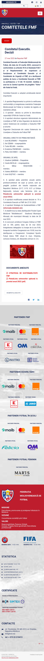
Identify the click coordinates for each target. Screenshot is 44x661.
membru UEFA (6, 544)
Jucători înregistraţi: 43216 (13, 572)
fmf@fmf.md (10, 634)
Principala (5, 23)
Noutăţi (13, 23)
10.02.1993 (15, 544)
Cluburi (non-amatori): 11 (12, 575)
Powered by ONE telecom (36, 654)
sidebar (6, 41)
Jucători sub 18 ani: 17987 (13, 577)
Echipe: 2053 (8, 567)
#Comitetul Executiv (14, 293)
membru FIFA (28, 544)
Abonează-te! (11, 2)
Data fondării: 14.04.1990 (12, 564)
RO (38, 6)
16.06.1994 (37, 544)
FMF (18, 23)
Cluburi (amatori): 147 (11, 569)
